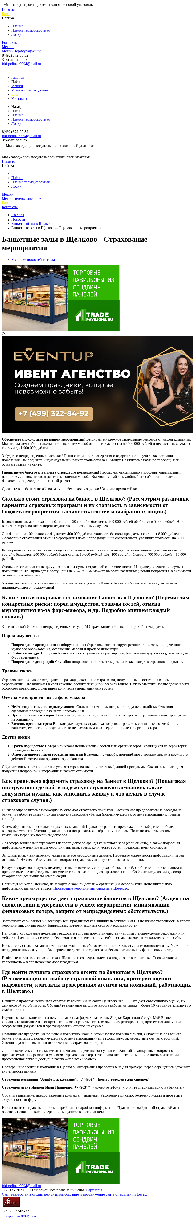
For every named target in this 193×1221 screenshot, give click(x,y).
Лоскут (17, 35)
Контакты (10, 43)
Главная (8, 10)
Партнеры (94, 1190)
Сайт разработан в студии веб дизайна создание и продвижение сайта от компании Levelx (74, 1194)
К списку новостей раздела (33, 259)
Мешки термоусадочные (21, 51)
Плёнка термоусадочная (30, 30)
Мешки (8, 47)
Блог (5, 14)
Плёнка (17, 26)
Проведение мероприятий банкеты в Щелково (90, 888)
